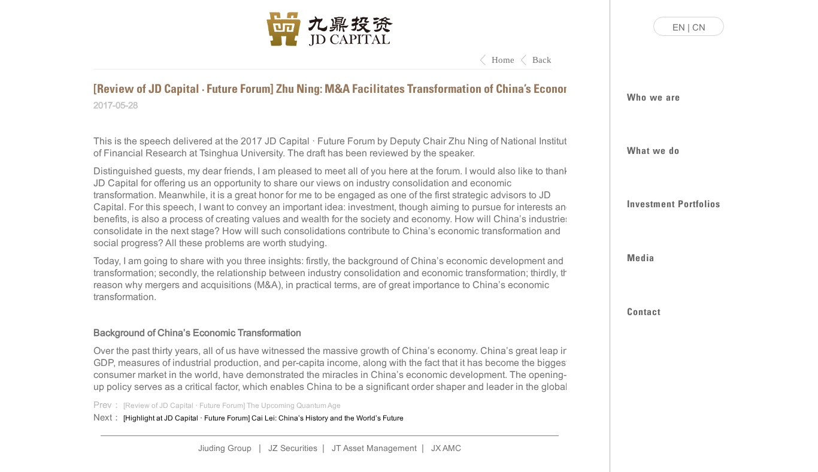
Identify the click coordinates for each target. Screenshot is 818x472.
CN (698, 27)
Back (542, 60)
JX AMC (446, 448)
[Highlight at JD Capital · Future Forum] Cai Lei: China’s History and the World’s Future (263, 418)
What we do (653, 149)
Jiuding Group (225, 448)
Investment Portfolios (673, 202)
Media (641, 256)
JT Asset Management (374, 448)
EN (678, 27)
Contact (644, 310)
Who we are (653, 96)
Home (503, 60)
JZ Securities (292, 448)
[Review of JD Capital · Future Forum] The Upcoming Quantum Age (232, 405)
